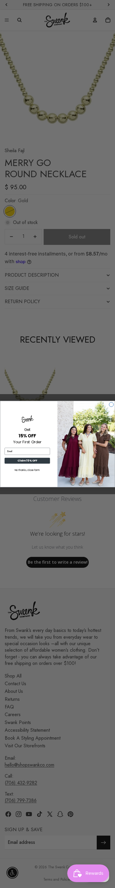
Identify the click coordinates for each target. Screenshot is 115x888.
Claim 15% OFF (27, 461)
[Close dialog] (111, 404)
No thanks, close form (27, 470)
